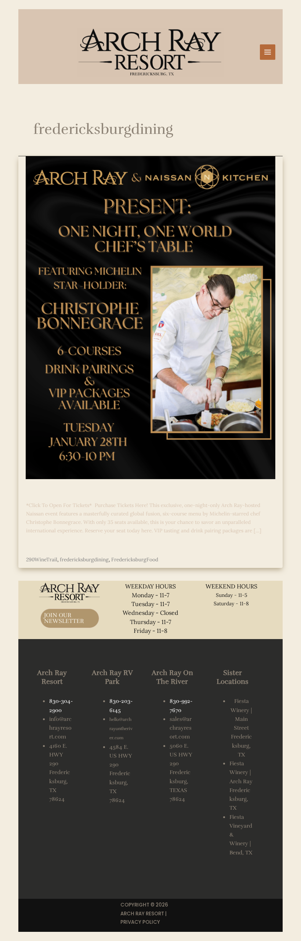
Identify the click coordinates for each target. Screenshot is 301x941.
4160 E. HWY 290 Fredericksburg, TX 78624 (59, 773)
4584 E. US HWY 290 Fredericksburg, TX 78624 (120, 774)
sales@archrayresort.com (181, 728)
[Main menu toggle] (268, 52)
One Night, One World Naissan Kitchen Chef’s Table (144, 492)
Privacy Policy (140, 922)
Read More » (40, 547)
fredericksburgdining (84, 559)
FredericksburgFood (134, 559)
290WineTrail (41, 559)
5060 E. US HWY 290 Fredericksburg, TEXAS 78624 (181, 773)
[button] (70, 618)
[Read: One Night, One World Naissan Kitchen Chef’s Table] (150, 317)
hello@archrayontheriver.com (121, 729)
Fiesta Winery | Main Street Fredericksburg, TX (241, 728)
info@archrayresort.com (60, 728)
